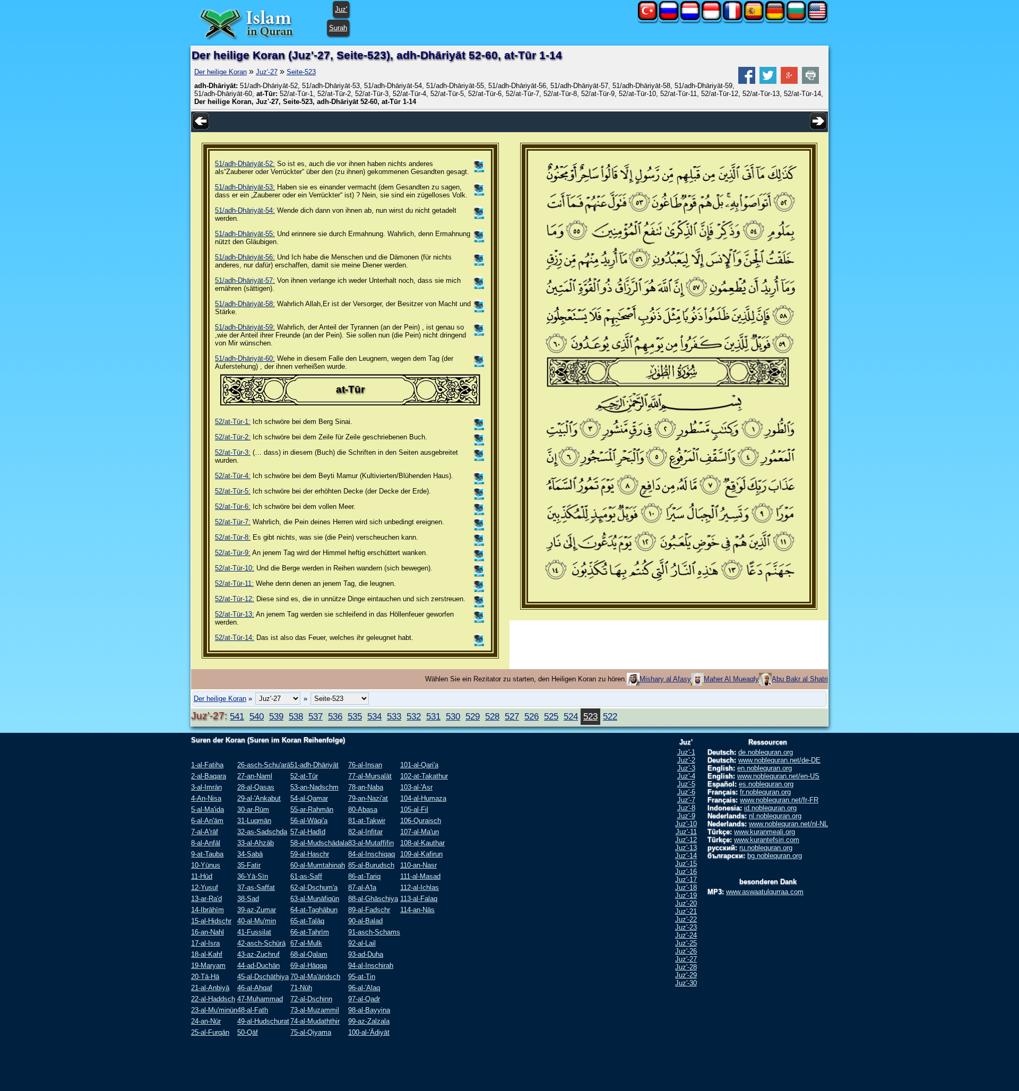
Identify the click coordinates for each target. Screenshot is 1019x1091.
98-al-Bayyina (369, 1010)
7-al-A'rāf (204, 832)
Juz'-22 (686, 919)
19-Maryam (208, 965)
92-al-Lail (362, 943)
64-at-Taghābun (314, 910)
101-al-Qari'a (419, 765)
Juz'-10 (686, 824)
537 (315, 716)
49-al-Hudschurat (263, 1021)
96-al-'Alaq (364, 988)
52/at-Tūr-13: (234, 614)
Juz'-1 (686, 752)
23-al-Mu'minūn (214, 1010)
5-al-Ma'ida (207, 809)
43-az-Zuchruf (258, 954)
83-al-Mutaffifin (371, 843)
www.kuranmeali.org (764, 832)
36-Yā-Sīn (252, 876)
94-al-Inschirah (370, 965)
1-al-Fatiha (207, 765)
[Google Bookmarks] (789, 81)
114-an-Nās (417, 910)
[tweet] (767, 81)
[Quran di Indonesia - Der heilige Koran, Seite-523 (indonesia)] (711, 18)
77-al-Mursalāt (370, 776)
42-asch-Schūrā (261, 943)
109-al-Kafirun (421, 854)
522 (610, 716)
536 (335, 716)
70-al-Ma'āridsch (315, 977)
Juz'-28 (686, 967)
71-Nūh (301, 988)
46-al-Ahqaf (254, 988)
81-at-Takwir (366, 821)
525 (551, 716)
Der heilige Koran (220, 72)
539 (276, 716)
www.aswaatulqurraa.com (765, 892)
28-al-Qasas (255, 787)
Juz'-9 (686, 816)
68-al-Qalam (308, 954)
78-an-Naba (365, 787)
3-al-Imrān (206, 787)
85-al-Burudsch (371, 865)
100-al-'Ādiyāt (369, 1032)
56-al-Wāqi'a (308, 821)
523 (590, 716)
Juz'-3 (686, 768)
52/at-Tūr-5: (233, 491)
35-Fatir (249, 865)
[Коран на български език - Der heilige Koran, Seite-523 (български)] (796, 18)
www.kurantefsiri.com (766, 840)
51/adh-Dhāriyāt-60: (245, 358)
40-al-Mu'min (256, 921)
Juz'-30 (686, 983)
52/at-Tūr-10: (234, 568)
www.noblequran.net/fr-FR (779, 800)
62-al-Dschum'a (314, 887)
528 (492, 716)
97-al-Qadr (364, 999)
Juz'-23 (686, 927)
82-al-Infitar (365, 832)
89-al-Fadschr (369, 910)
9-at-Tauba (207, 854)
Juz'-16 (686, 872)
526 (531, 716)
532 (414, 716)
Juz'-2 (686, 760)
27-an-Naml (254, 776)
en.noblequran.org (764, 768)
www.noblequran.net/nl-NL (788, 824)
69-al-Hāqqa (308, 965)
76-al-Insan (365, 765)
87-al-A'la (362, 887)
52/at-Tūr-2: (233, 437)
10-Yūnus (205, 865)
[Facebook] (746, 81)
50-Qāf (247, 1032)
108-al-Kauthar (422, 843)
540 (256, 716)
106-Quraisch (420, 821)
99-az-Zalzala (369, 1021)
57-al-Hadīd (307, 832)
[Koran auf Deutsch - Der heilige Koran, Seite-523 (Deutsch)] (774, 18)
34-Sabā (250, 854)
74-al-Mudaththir (315, 1021)
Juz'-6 (686, 792)
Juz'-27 (267, 72)
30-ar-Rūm (253, 809)
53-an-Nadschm (314, 787)
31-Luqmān (254, 821)
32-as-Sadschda (262, 832)
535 (355, 716)
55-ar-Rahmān (311, 809)
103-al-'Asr (416, 787)
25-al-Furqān (210, 1032)
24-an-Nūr (206, 1021)
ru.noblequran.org (765, 848)
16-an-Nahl (207, 932)
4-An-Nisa (206, 798)
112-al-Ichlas (419, 887)
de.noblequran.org (765, 752)
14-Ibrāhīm (207, 910)
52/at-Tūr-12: (234, 599)
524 (571, 716)
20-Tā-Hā (205, 977)
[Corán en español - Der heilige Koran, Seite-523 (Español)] (753, 18)
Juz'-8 (686, 808)
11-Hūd (201, 876)
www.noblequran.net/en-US (778, 776)
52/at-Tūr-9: (233, 553)
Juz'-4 (686, 776)
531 (433, 716)
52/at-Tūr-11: (234, 583)
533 (394, 716)
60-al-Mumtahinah (317, 865)
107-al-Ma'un (419, 832)
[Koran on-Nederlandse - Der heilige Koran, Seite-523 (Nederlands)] (690, 18)
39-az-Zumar (256, 910)
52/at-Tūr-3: (233, 452)
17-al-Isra (205, 943)
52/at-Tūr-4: (233, 476)
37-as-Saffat (256, 887)
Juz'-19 (686, 895)
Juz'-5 (686, 784)
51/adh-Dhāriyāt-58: (245, 304)
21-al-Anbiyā (210, 988)
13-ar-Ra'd (206, 899)
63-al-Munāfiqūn (314, 899)
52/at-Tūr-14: (234, 638)
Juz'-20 (686, 903)
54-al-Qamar (309, 798)
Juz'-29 (686, 975)
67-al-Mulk (306, 943)
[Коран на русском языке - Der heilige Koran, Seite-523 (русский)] (668, 18)
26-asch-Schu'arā (263, 765)
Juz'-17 (686, 880)
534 (374, 716)
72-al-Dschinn (311, 999)
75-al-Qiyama (310, 1032)
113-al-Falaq (418, 899)
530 (453, 716)
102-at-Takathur (424, 776)
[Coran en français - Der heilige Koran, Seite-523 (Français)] (732, 18)
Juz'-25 (686, 943)
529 (472, 716)
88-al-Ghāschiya (373, 899)
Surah (338, 28)
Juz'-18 (686, 887)
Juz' (341, 9)
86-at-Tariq (364, 876)
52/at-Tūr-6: (233, 506)
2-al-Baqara (208, 776)
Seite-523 (301, 72)
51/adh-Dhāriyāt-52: (245, 164)
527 (512, 716)
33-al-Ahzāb (255, 843)
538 (296, 716)
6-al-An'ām (207, 821)
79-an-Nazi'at (368, 798)
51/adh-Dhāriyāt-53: (245, 187)
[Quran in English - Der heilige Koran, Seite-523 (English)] (817, 18)
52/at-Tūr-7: (233, 522)
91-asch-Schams (374, 932)
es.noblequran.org (766, 784)
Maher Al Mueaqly (731, 679)
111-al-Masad (420, 876)
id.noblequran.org (770, 808)
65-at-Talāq (307, 921)
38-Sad (248, 899)
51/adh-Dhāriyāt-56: (245, 257)
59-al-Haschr (309, 854)
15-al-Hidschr (211, 921)
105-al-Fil (414, 809)
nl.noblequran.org (775, 816)
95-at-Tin (361, 977)
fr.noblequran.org (765, 792)
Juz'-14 (686, 856)
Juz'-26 (686, 951)
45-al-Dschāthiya (263, 977)
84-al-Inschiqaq (371, 854)
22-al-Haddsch (213, 999)
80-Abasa (362, 809)
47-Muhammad (260, 999)
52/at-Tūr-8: (233, 537)
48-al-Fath (252, 1010)
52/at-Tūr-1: (233, 422)
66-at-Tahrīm (309, 932)
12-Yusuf (204, 887)
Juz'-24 (686, 935)
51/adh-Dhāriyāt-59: (245, 327)
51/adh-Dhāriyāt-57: (245, 280)
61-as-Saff (306, 876)
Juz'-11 (686, 832)
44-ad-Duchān (258, 965)
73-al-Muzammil (314, 1010)
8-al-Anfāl (205, 843)
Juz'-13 (686, 848)
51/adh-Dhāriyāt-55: (245, 234)
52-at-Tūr (304, 776)
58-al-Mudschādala (319, 843)
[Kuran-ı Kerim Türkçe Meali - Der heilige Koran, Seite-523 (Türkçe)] (647, 18)
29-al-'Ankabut (259, 798)
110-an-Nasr (418, 865)
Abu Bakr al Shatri (800, 679)
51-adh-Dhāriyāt (314, 765)
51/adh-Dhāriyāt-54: (245, 210)
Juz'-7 (686, 800)
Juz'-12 (686, 840)
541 (237, 716)
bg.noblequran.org (774, 856)
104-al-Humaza (423, 798)
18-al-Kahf (206, 954)
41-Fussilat (254, 932)
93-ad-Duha (365, 954)
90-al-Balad (365, 921)
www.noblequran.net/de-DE (779, 760)
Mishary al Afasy (665, 679)
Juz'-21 (686, 911)
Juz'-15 (686, 864)
